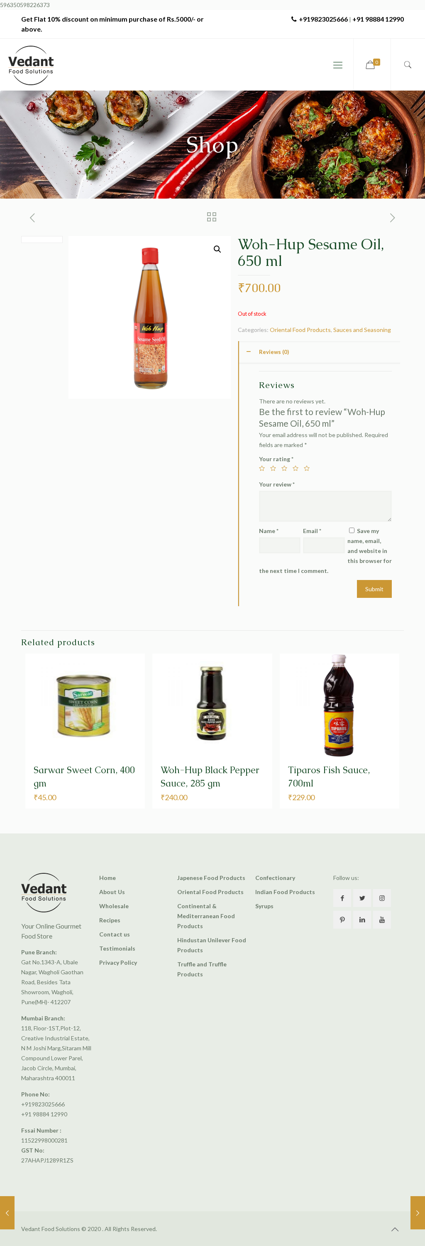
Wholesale (114, 905)
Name (268, 530)
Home (107, 877)
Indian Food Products (285, 891)
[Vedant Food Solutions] (31, 65)
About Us (112, 891)
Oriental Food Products (300, 329)
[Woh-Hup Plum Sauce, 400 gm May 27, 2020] (7, 1212)
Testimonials (117, 948)
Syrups (264, 905)
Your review (277, 484)
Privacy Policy (118, 962)
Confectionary (275, 877)
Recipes (109, 920)
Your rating (276, 458)
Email (312, 530)
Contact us (114, 934)
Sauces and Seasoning (362, 329)
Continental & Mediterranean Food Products (206, 915)
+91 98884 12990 (378, 19)
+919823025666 (323, 19)
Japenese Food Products (211, 877)
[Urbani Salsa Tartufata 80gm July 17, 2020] (417, 1212)
